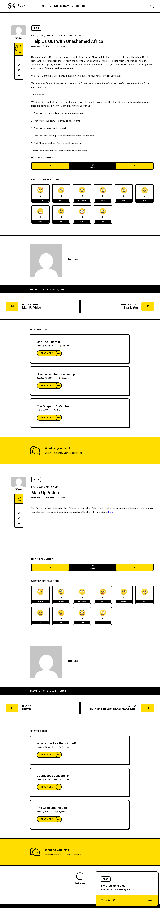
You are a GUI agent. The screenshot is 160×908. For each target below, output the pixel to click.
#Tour (64, 289)
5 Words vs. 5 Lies (113, 886)
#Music (62, 691)
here (110, 511)
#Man (53, 691)
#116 (45, 289)
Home (33, 36)
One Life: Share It (48, 342)
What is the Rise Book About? (56, 743)
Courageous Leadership (53, 776)
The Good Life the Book (52, 808)
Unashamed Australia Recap (56, 374)
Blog (36, 28)
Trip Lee (18, 38)
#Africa (54, 289)
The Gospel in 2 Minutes (53, 406)
